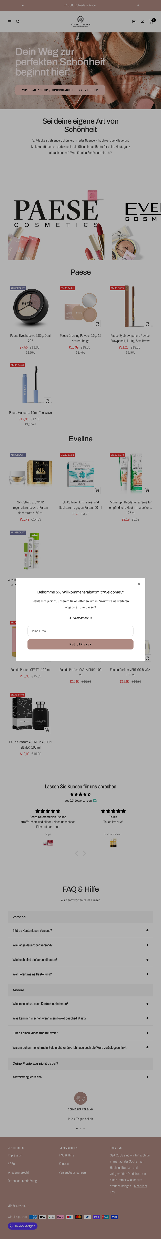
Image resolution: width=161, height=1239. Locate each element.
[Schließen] (139, 584)
